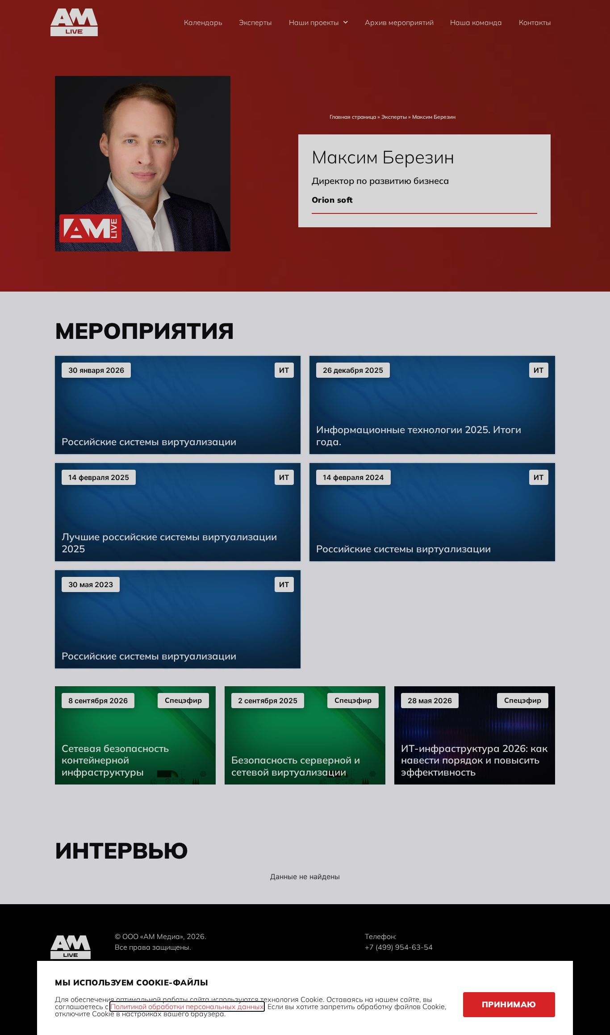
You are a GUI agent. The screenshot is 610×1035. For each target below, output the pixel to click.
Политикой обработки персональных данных (187, 1006)
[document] (305, 517)
